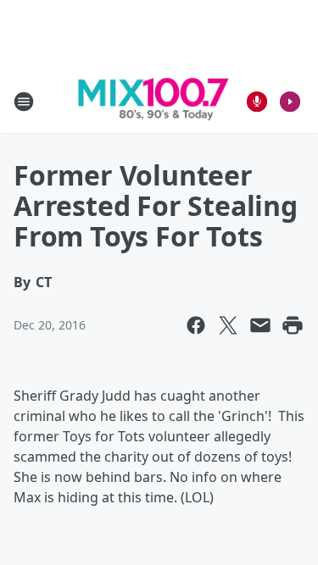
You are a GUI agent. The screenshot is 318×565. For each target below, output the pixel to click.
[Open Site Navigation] (24, 101)
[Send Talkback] (257, 101)
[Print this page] (292, 325)
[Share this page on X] (228, 325)
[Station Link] (153, 101)
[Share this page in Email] (260, 325)
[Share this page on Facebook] (196, 325)
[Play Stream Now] (290, 101)
